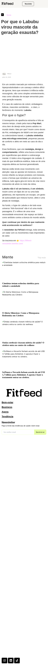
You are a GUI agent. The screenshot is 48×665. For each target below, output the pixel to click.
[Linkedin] (11, 660)
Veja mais (42, 257)
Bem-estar (7, 402)
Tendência (7, 416)
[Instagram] (4, 660)
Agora (5, 411)
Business (7, 407)
